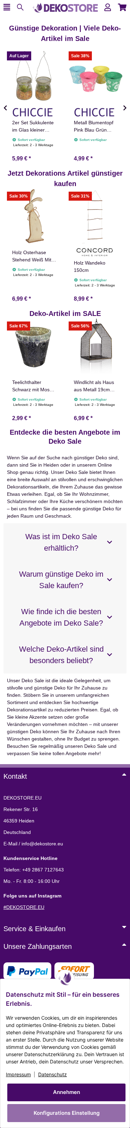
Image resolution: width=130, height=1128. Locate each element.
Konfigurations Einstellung (66, 1113)
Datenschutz (52, 1074)
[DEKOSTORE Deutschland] (65, 7)
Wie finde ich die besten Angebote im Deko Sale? (61, 617)
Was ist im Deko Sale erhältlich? (61, 542)
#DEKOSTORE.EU (23, 907)
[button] (107, 7)
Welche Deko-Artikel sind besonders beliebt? (61, 655)
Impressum (18, 1074)
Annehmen (66, 1092)
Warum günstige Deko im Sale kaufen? (61, 580)
